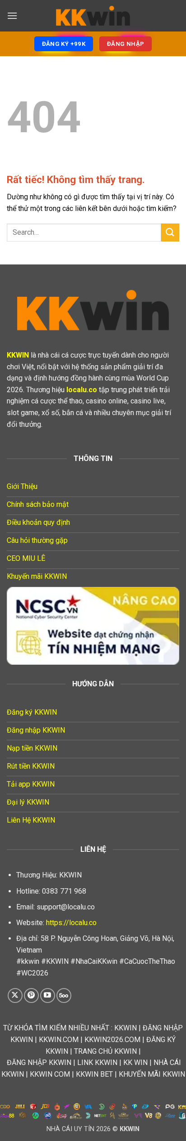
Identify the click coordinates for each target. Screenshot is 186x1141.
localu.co (81, 389)
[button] (12, 15)
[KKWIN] (93, 15)
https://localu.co (71, 922)
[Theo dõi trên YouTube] (47, 995)
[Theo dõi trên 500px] (63, 995)
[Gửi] (170, 232)
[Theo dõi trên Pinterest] (31, 995)
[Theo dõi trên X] (15, 995)
